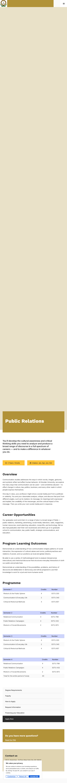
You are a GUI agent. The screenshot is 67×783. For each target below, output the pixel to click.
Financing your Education (14, 713)
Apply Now (9, 719)
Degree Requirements (13, 690)
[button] (63, 3)
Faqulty (8, 696)
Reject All (23, 776)
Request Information (13, 707)
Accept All (34, 776)
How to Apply (10, 701)
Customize (11, 776)
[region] (22, 769)
